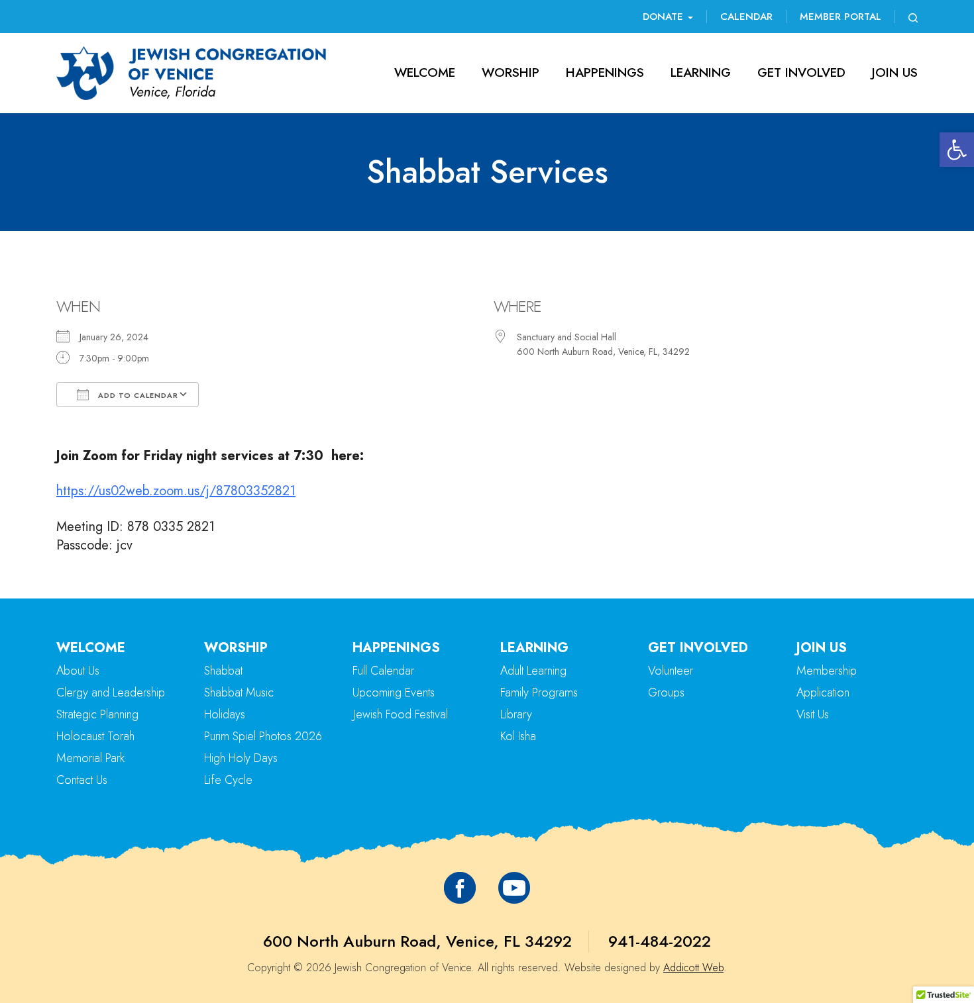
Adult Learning (533, 670)
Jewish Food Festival (400, 714)
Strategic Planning (97, 714)
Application (822, 692)
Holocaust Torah (95, 736)
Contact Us (81, 779)
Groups (666, 692)
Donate (664, 16)
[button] (957, 149)
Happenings (605, 72)
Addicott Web (693, 967)
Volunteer (670, 670)
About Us (77, 670)
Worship (510, 72)
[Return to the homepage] (191, 73)
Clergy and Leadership (110, 692)
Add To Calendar (136, 395)
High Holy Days (241, 758)
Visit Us (812, 714)
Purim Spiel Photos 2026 (263, 736)
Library (516, 714)
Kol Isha (518, 736)
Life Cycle (228, 779)
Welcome (424, 72)
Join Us (895, 72)
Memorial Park (90, 758)
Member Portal (840, 16)
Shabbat (223, 670)
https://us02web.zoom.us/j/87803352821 (176, 491)
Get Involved (801, 72)
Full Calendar (383, 670)
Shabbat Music (239, 692)
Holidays (224, 714)
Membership (826, 670)
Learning (701, 72)
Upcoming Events (393, 692)
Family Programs (539, 692)
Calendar (746, 16)
